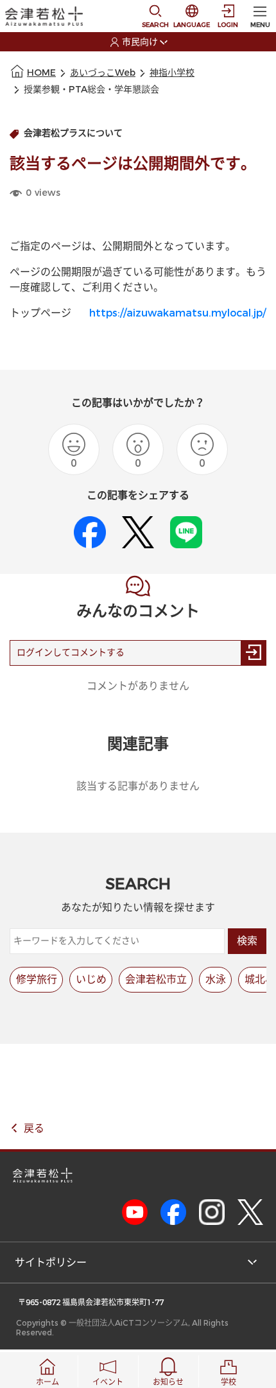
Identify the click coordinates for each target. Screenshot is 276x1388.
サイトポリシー (51, 1262)
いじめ (91, 979)
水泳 (215, 979)
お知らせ (168, 1382)
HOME (41, 73)
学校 (228, 1382)
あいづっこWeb (102, 73)
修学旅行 (36, 979)
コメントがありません (138, 686)
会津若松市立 (156, 979)
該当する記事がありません (138, 786)
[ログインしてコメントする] (253, 653)
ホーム (47, 1382)
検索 (247, 941)
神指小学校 (172, 73)
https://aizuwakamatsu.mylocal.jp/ (177, 313)
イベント (107, 1382)
